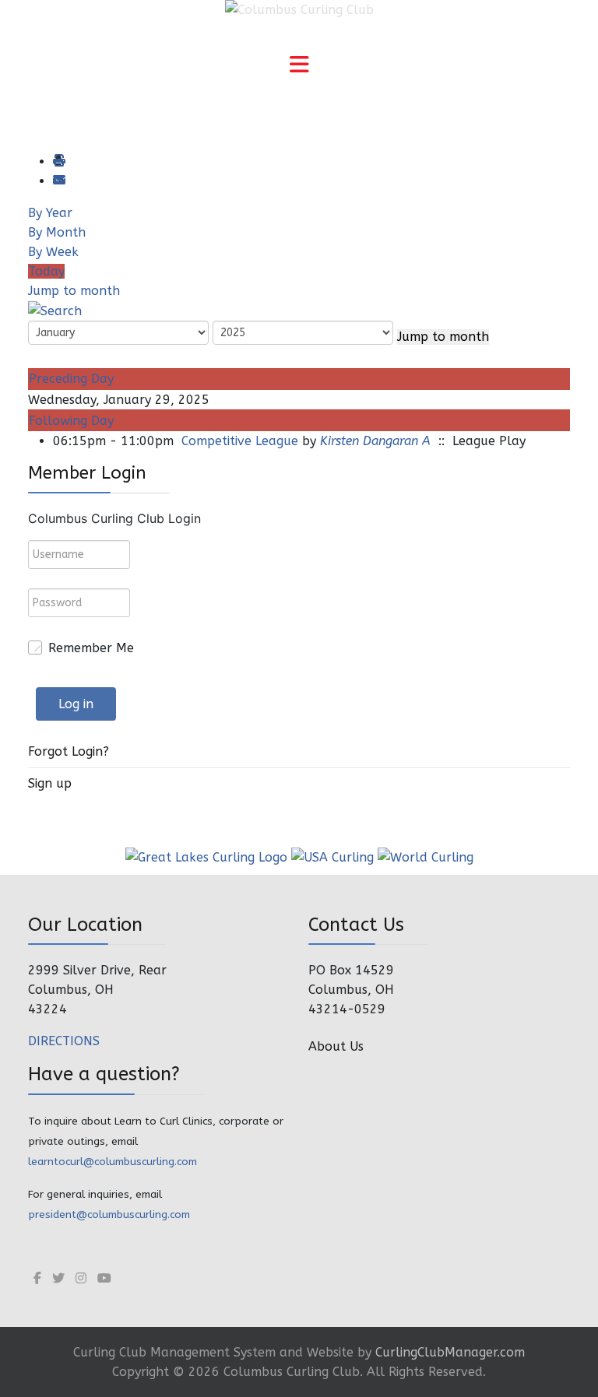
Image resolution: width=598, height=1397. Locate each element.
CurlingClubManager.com (450, 1352)
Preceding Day (71, 378)
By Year (50, 212)
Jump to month (74, 290)
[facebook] (37, 1278)
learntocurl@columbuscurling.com (112, 1161)
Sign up (50, 783)
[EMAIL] (58, 181)
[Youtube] (104, 1278)
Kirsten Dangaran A (375, 440)
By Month (57, 232)
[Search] (55, 310)
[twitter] (58, 1278)
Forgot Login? (68, 751)
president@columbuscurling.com (109, 1214)
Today (46, 271)
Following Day (71, 420)
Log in (75, 704)
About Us (336, 1046)
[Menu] (299, 66)
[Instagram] (81, 1278)
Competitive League (239, 440)
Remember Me (91, 648)
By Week (53, 251)
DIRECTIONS (64, 1041)
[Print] (58, 161)
